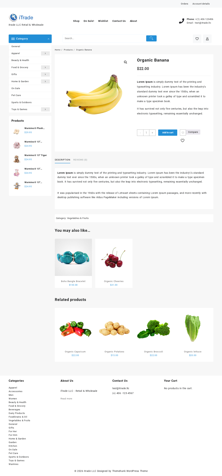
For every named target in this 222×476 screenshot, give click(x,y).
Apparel (15, 53)
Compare (193, 132)
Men (11, 395)
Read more (66, 398)
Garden (13, 442)
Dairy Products (17, 413)
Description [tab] (62, 159)
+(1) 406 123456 (204, 19)
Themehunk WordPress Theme (130, 471)
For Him (13, 435)
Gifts (14, 74)
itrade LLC (90, 471)
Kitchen (13, 446)
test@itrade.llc (203, 22)
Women (13, 398)
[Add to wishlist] (183, 132)
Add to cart (167, 132)
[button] (125, 62)
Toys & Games (19, 109)
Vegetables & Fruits (78, 218)
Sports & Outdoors (21, 102)
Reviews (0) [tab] (80, 159)
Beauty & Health (20, 60)
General (15, 46)
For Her (13, 431)
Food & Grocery (19, 67)
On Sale (15, 88)
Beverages (14, 409)
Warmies (14, 464)
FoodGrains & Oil (18, 417)
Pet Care (16, 95)
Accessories (16, 391)
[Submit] (151, 38)
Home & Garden (20, 81)
